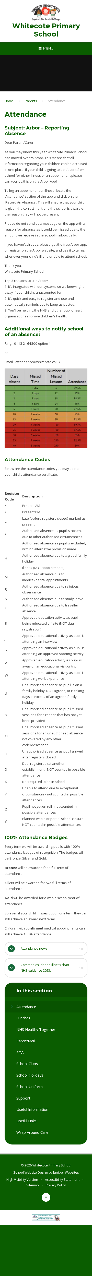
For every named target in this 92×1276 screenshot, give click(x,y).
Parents (31, 101)
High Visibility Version (22, 1179)
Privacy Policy (56, 1185)
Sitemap (32, 1185)
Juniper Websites (66, 1172)
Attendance (57, 101)
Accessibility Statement (62, 1179)
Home (9, 101)
